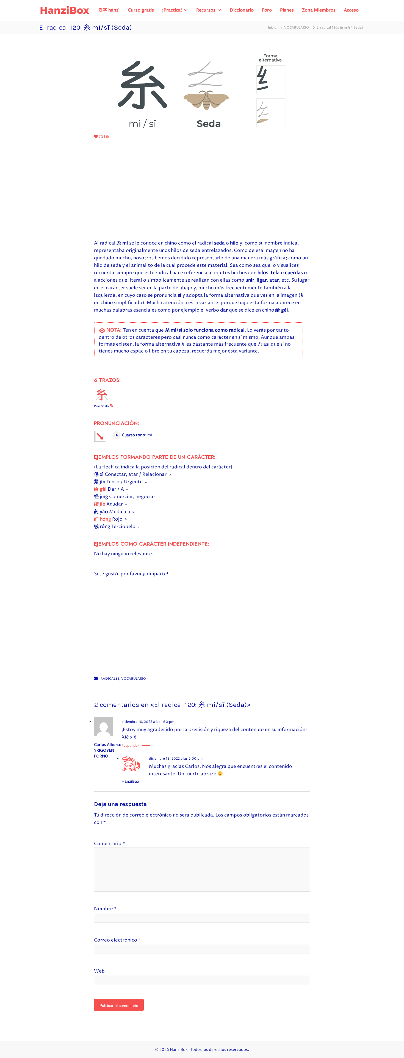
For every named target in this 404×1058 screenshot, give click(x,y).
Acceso (351, 10)
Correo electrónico (117, 940)
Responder (130, 745)
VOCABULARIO (296, 27)
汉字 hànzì (109, 10)
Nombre (105, 909)
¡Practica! (172, 10)
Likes (106, 136)
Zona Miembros (319, 10)
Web (99, 971)
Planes (287, 10)
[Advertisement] (202, 191)
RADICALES (110, 678)
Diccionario (242, 10)
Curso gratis (141, 10)
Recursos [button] (205, 10)
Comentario (109, 843)
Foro (267, 10)
